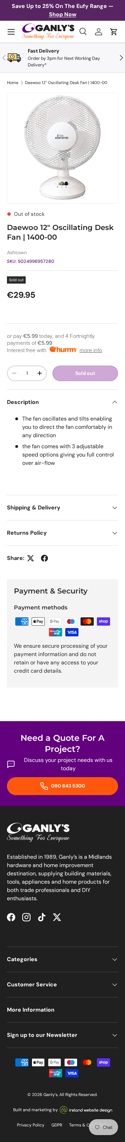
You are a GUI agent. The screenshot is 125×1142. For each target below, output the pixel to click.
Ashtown (17, 252)
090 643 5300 (67, 786)
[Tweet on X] (31, 558)
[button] (114, 31)
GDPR (56, 1125)
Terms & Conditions (88, 1125)
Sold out (85, 373)
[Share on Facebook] (44, 558)
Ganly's (50, 1094)
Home (12, 82)
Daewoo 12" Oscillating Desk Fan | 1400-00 (66, 82)
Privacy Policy (30, 1125)
